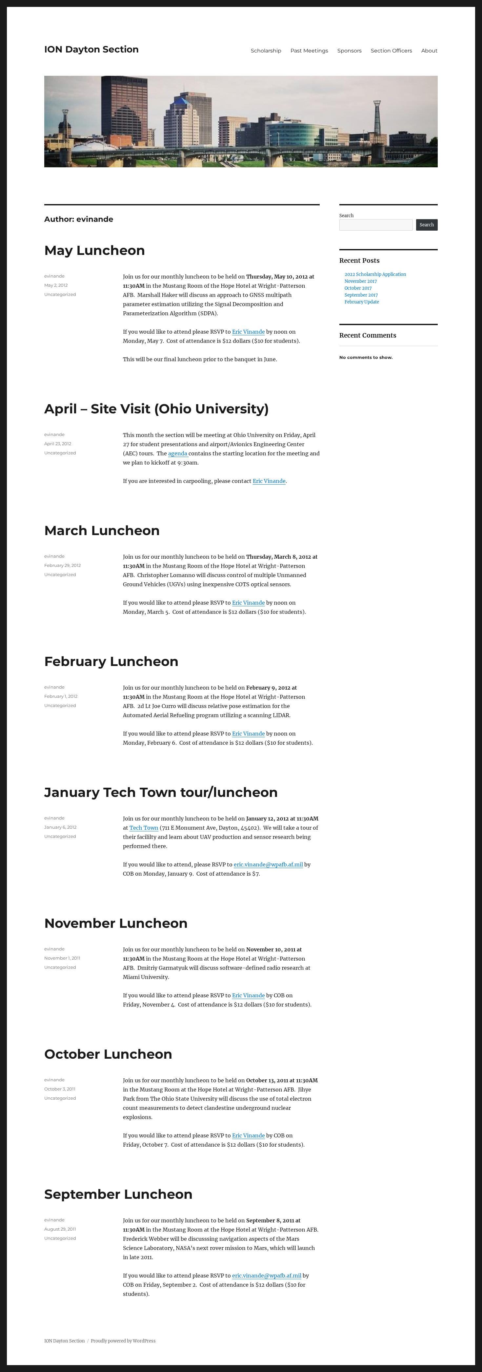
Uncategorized (60, 294)
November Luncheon (116, 923)
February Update (362, 302)
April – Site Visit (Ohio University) (156, 409)
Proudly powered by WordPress (123, 1341)
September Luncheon (118, 1194)
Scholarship (266, 51)
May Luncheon (94, 250)
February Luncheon (111, 661)
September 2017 (361, 295)
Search (346, 215)
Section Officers (391, 51)
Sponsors (349, 51)
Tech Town (144, 827)
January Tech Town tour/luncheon (161, 792)
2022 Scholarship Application (375, 274)
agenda (178, 453)
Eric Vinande (248, 331)
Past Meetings (309, 51)
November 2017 (361, 281)
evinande (54, 276)
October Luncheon (108, 1054)
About (429, 51)
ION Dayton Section (91, 49)
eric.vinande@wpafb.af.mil (268, 864)
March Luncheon (102, 530)
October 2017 (358, 288)
